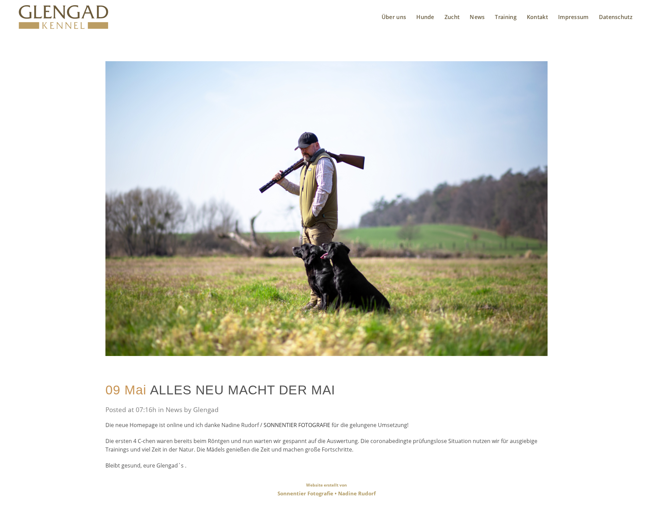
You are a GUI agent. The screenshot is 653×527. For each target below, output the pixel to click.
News (174, 409)
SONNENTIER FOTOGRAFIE (298, 425)
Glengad (206, 409)
